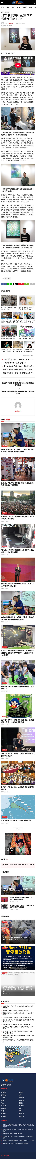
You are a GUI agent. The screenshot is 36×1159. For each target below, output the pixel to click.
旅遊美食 (5, 445)
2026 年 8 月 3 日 (6, 942)
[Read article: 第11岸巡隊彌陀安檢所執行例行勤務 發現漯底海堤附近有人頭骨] (18, 932)
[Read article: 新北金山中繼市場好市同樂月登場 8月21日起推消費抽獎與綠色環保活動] (18, 469)
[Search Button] (34, 2)
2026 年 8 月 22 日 (6, 454)
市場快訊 (3, 1113)
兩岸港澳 (3, 1095)
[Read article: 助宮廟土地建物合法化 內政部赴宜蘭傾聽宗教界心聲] (18, 773)
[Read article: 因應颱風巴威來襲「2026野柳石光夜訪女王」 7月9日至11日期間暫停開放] (18, 958)
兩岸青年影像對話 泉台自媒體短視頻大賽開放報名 (16, 1024)
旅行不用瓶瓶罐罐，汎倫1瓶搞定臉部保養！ (18, 351)
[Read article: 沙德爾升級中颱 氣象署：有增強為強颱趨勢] (18, 807)
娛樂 (30, 7)
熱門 (20, 1095)
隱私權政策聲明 (5, 1155)
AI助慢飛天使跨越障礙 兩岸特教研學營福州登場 (15, 1010)
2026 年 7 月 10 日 (7, 967)
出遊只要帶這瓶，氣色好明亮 (14, 363)
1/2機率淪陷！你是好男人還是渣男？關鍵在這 (18, 360)
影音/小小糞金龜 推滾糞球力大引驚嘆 (8, 308)
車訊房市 (21, 1113)
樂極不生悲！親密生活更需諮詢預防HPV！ (6, 321)
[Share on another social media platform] (32, 284)
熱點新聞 (21, 1097)
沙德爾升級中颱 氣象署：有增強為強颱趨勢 (16, 821)
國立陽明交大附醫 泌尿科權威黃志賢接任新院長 (9, 337)
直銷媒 (24, 7)
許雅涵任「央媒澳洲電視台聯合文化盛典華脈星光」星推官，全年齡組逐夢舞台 (29, 351)
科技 (18, 7)
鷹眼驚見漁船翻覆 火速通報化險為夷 (12, 1133)
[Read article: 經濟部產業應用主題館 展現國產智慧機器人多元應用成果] (18, 672)
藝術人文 (5, 479)
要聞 (2, 7)
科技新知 (21, 1105)
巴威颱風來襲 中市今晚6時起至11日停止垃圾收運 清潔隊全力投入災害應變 (18, 373)
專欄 (8, 7)
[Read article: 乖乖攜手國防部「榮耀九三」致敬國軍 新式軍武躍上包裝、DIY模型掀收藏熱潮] (18, 706)
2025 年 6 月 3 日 (6, 993)
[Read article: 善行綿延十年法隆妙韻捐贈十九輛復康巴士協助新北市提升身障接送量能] (18, 536)
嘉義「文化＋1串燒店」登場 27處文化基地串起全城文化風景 (29, 321)
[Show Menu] (2, 2)
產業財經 (7, 12)
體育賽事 (21, 1116)
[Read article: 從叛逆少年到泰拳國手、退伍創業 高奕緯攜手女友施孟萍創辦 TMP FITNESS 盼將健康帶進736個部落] (18, 637)
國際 (13, 7)
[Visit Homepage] (18, 2)
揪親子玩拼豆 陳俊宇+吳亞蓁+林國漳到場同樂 (15, 1143)
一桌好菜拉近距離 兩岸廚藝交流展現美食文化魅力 (17, 1017)
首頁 (2, 12)
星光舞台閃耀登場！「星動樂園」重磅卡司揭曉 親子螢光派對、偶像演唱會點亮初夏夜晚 (17, 989)
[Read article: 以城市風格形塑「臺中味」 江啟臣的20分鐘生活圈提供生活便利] (18, 739)
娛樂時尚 (3, 1108)
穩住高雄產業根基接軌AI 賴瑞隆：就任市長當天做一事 (19, 366)
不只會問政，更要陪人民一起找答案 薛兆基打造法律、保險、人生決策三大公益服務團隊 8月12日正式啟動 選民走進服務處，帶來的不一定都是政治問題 (18, 321)
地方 (2, 1103)
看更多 (18, 829)
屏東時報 (7, 278)
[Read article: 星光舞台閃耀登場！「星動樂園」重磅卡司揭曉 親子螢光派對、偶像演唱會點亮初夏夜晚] (18, 984)
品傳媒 (3, 1097)
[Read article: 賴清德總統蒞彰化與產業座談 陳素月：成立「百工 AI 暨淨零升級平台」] (18, 570)
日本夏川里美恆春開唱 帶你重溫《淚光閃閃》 (6, 351)
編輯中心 (11, 23)
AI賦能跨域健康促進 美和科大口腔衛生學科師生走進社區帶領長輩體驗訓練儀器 (18, 890)
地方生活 (3, 1105)
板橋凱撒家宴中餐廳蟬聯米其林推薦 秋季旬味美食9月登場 (18, 1140)
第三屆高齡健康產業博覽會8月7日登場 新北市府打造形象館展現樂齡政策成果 (26, 338)
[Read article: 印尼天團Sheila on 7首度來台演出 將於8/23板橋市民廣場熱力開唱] (18, 503)
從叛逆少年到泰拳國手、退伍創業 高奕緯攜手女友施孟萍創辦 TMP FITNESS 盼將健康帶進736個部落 (17, 653)
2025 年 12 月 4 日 (20, 23)
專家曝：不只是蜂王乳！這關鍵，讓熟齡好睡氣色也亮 (26, 308)
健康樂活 (3, 1092)
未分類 (21, 1092)
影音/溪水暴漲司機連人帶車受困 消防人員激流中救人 (18, 370)
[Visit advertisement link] (18, 844)
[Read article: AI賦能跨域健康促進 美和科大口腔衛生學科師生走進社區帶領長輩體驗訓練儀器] (18, 435)
